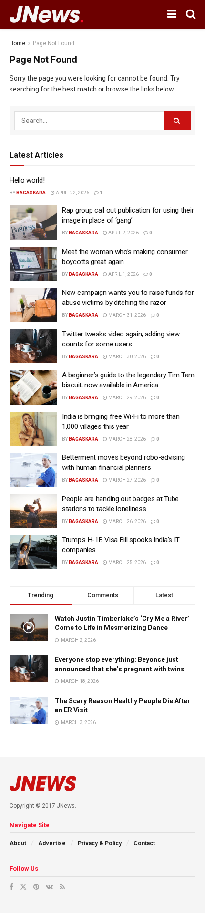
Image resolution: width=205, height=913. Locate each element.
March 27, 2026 (126, 480)
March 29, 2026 (126, 397)
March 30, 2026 (126, 356)
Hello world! (27, 180)
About (18, 843)
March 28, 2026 (126, 439)
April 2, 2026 (123, 232)
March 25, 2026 (126, 562)
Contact (144, 843)
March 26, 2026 (126, 521)
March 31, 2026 (126, 315)
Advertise (52, 843)
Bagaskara (31, 192)
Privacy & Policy (100, 843)
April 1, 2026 (123, 274)
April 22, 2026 (72, 192)
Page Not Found (53, 43)
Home (17, 43)
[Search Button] (177, 120)
